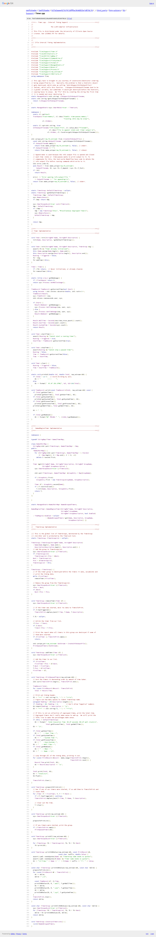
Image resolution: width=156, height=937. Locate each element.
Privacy (18, 934)
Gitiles (13, 934)
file (69, 18)
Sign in (151, 3)
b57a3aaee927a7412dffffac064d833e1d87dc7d (72, 10)
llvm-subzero (115, 10)
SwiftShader (44, 10)
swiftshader (31, 10)
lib (124, 10)
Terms (24, 934)
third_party (102, 10)
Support (30, 13)
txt (147, 934)
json (152, 934)
